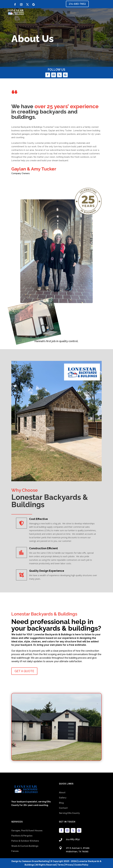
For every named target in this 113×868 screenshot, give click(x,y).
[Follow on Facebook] (15, 4)
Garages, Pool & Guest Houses (27, 830)
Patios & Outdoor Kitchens (25, 841)
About (62, 792)
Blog (61, 803)
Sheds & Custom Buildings (24, 846)
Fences (15, 851)
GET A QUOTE (24, 671)
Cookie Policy (81, 865)
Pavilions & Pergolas (22, 836)
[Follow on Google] (33, 4)
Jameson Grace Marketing (35, 861)
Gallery (62, 797)
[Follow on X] (27, 4)
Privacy (69, 865)
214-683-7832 (77, 3)
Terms (60, 865)
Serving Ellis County (69, 813)
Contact (63, 808)
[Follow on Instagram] (21, 4)
